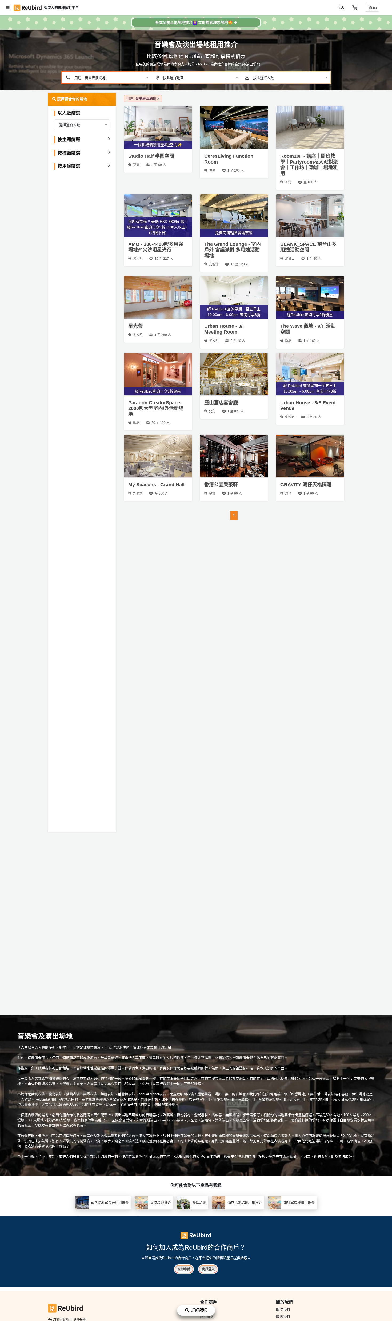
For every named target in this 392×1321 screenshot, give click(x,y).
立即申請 (184, 1269)
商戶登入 (208, 1269)
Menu (372, 8)
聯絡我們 (283, 1317)
